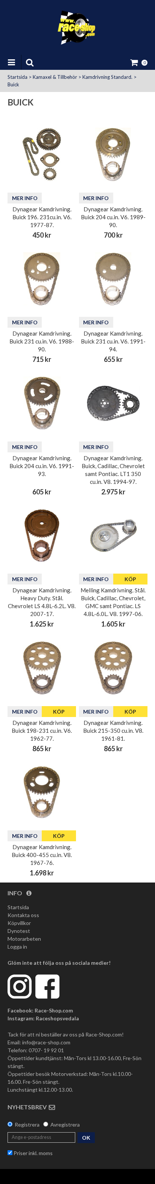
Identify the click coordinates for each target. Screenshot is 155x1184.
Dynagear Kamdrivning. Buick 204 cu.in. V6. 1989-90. (113, 217)
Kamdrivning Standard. (107, 77)
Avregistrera (65, 1124)
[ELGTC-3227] (41, 535)
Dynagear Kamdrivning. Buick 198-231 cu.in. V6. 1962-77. (42, 730)
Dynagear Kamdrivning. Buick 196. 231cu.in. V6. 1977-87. (41, 217)
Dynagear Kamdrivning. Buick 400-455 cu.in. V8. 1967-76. (42, 855)
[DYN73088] (113, 279)
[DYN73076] (113, 154)
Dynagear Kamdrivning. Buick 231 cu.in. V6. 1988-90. (41, 341)
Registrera (27, 1124)
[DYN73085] (41, 279)
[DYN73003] (41, 667)
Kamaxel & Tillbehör (55, 77)
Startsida (17, 77)
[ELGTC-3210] (113, 535)
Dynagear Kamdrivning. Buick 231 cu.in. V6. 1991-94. (113, 341)
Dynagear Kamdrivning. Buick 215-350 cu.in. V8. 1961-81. (113, 730)
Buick (13, 84)
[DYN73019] (41, 154)
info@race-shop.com (46, 1042)
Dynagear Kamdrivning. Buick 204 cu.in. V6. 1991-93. (41, 466)
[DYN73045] (41, 792)
